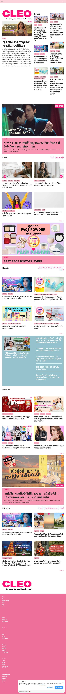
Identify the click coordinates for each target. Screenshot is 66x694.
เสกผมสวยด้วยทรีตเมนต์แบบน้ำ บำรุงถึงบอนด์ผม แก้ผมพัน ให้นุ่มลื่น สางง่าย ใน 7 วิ (40, 85)
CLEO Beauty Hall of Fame (40, 77)
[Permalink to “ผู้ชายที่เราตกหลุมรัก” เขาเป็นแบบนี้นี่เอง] (17, 28)
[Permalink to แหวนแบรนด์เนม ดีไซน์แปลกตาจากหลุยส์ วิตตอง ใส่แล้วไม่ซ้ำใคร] (49, 433)
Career (4, 180)
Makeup (49, 268)
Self (3, 602)
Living (4, 644)
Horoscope (5, 666)
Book (3, 662)
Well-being (42, 268)
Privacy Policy (42, 684)
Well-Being (16, 180)
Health (61, 270)
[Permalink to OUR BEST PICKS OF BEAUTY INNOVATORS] (17, 313)
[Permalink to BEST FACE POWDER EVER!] (33, 239)
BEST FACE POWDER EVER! (23, 261)
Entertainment (54, 508)
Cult (3, 664)
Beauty (36, 53)
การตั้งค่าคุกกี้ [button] (50, 687)
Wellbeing (5, 652)
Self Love (10, 180)
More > (61, 221)
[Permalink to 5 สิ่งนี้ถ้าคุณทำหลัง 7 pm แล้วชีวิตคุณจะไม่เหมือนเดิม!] (17, 200)
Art (35, 25)
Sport (46, 508)
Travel (58, 51)
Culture (40, 25)
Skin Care (5, 621)
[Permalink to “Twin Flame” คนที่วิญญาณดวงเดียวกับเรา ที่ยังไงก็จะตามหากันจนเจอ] (33, 120)
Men (3, 606)
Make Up (56, 323)
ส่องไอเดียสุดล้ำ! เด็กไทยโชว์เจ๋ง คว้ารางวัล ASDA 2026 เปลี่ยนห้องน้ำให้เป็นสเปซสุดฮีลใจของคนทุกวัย (40, 34)
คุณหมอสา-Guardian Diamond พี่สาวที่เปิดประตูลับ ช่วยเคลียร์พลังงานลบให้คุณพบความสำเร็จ (48, 419)
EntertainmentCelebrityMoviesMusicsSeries (6, 678)
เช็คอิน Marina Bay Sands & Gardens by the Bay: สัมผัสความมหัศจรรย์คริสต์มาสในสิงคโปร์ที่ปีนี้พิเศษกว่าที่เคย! (16, 563)
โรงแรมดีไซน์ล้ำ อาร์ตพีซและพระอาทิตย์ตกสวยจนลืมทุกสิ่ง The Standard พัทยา (56, 58)
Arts (3, 660)
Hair (43, 78)
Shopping (48, 414)
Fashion (11, 414)
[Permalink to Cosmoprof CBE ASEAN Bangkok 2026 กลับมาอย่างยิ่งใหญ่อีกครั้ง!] (41, 48)
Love (4, 38)
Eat (62, 508)
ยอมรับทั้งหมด (59, 687)
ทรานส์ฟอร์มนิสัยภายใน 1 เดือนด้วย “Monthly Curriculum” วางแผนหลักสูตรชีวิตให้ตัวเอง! (16, 185)
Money (4, 650)
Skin (60, 268)
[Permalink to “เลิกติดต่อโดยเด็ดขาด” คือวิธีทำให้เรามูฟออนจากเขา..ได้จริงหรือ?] (49, 170)
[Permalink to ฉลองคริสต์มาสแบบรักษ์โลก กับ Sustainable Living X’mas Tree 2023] (17, 433)
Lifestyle (42, 53)
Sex (52, 157)
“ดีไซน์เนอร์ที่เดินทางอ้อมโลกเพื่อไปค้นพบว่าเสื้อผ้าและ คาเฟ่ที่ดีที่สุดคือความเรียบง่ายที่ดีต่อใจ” (17, 355)
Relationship (59, 157)
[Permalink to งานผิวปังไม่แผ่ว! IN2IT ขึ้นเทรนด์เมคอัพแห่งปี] (49, 313)
